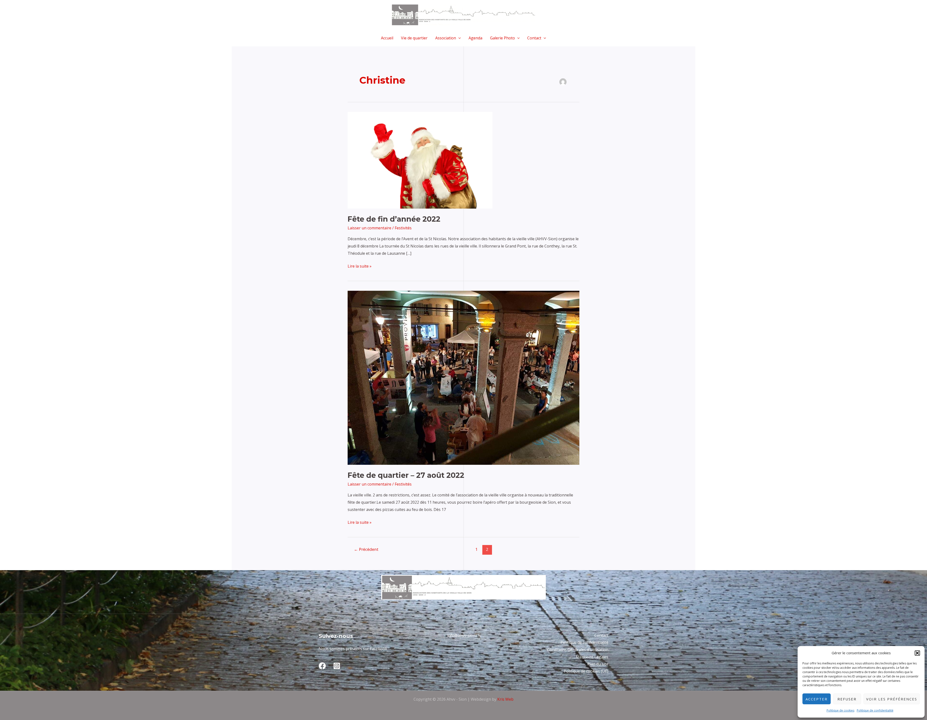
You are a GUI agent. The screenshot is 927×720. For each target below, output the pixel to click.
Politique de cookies (840, 710)
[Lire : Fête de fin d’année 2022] (420, 159)
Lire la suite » (360, 266)
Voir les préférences (891, 699)
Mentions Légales (592, 657)
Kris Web (505, 699)
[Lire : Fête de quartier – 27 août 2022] (463, 377)
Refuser (847, 699)
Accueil (387, 38)
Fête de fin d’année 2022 (394, 219)
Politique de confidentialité (875, 710)
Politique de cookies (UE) (586, 671)
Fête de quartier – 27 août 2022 (406, 475)
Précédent (366, 549)
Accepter (817, 699)
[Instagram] (336, 665)
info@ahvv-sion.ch (463, 635)
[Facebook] (322, 665)
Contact (534, 38)
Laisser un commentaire (369, 228)
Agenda (475, 38)
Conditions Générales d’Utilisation (577, 649)
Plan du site (597, 664)
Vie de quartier (414, 38)
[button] (917, 653)
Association (445, 38)
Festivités (403, 228)
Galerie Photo (502, 38)
